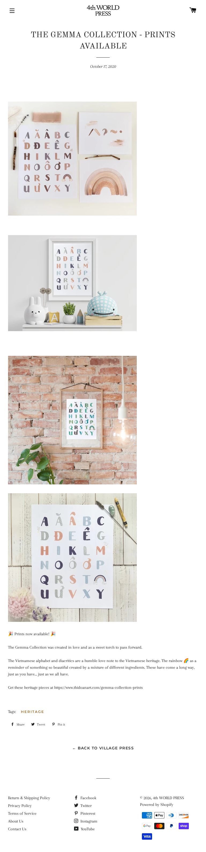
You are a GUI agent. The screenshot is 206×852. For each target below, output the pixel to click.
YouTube (87, 829)
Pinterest (87, 813)
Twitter (85, 805)
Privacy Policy (20, 805)
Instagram (88, 821)
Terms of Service (22, 813)
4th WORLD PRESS (168, 797)
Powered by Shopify (156, 804)
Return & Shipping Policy (29, 797)
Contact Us (17, 829)
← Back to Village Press (103, 748)
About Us (15, 821)
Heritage (32, 711)
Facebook (87, 797)
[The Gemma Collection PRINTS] (72, 352)
